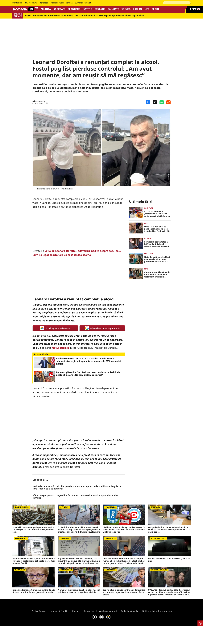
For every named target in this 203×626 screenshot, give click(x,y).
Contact (75, 611)
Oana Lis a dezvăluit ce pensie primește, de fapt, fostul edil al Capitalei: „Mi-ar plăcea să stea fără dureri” (157, 229)
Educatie (99, 9)
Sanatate (113, 9)
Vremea (126, 9)
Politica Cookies (38, 611)
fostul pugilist (60, 347)
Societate (59, 9)
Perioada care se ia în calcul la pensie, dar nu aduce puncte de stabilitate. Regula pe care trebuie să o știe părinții (76, 487)
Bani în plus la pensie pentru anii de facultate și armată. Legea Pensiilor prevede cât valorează (124, 592)
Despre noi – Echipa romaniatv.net (100, 611)
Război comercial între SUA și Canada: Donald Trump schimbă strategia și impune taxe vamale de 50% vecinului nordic (88, 361)
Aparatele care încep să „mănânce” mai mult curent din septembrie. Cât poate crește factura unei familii (33, 560)
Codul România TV (129, 611)
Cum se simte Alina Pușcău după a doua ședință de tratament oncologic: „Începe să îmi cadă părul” (157, 274)
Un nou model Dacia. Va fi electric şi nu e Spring (169, 559)
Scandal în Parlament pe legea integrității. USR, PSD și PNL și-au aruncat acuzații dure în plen (33, 529)
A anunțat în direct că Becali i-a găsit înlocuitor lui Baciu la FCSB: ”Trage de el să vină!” (79, 591)
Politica (46, 9)
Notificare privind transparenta (157, 611)
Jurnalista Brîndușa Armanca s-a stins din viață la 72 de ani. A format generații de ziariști (33, 591)
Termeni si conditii (59, 611)
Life (147, 9)
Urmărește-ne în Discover (58, 328)
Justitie (87, 9)
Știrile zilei (17, 3)
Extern (137, 9)
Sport (155, 9)
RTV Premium (31, 3)
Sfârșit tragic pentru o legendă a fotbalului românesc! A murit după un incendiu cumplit (75, 496)
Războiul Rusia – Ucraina (62, 3)
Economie (74, 9)
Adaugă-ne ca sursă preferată (105, 328)
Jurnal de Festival (83, 3)
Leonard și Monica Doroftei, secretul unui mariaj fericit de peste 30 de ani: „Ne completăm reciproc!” (88, 373)
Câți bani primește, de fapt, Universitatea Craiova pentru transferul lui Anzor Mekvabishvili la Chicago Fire (124, 529)
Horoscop (43, 3)
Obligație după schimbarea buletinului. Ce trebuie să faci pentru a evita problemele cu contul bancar (169, 529)
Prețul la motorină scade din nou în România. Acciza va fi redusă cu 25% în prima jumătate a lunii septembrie (84, 15)
